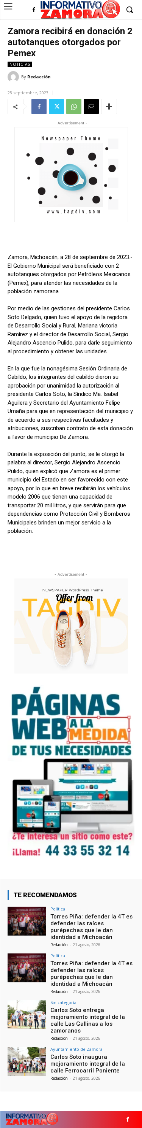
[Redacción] (14, 77)
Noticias (19, 64)
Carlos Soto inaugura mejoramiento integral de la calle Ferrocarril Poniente (87, 1063)
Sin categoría (63, 1002)
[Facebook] (34, 10)
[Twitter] (56, 106)
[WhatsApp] (73, 106)
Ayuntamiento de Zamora (76, 1049)
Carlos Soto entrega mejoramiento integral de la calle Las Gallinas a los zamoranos (87, 1020)
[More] (109, 106)
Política (57, 909)
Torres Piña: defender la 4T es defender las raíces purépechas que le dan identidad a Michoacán (91, 927)
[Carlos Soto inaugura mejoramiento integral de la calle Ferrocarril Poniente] (27, 1061)
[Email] (91, 106)
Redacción (39, 76)
